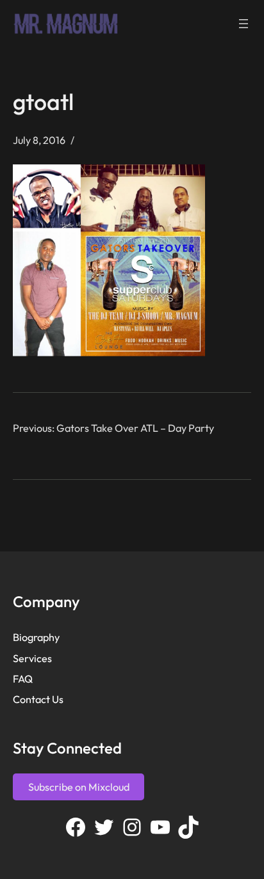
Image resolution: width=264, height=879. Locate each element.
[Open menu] (243, 23)
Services (32, 658)
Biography (36, 637)
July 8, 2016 (39, 140)
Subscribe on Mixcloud (78, 786)
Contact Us (38, 699)
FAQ (23, 678)
